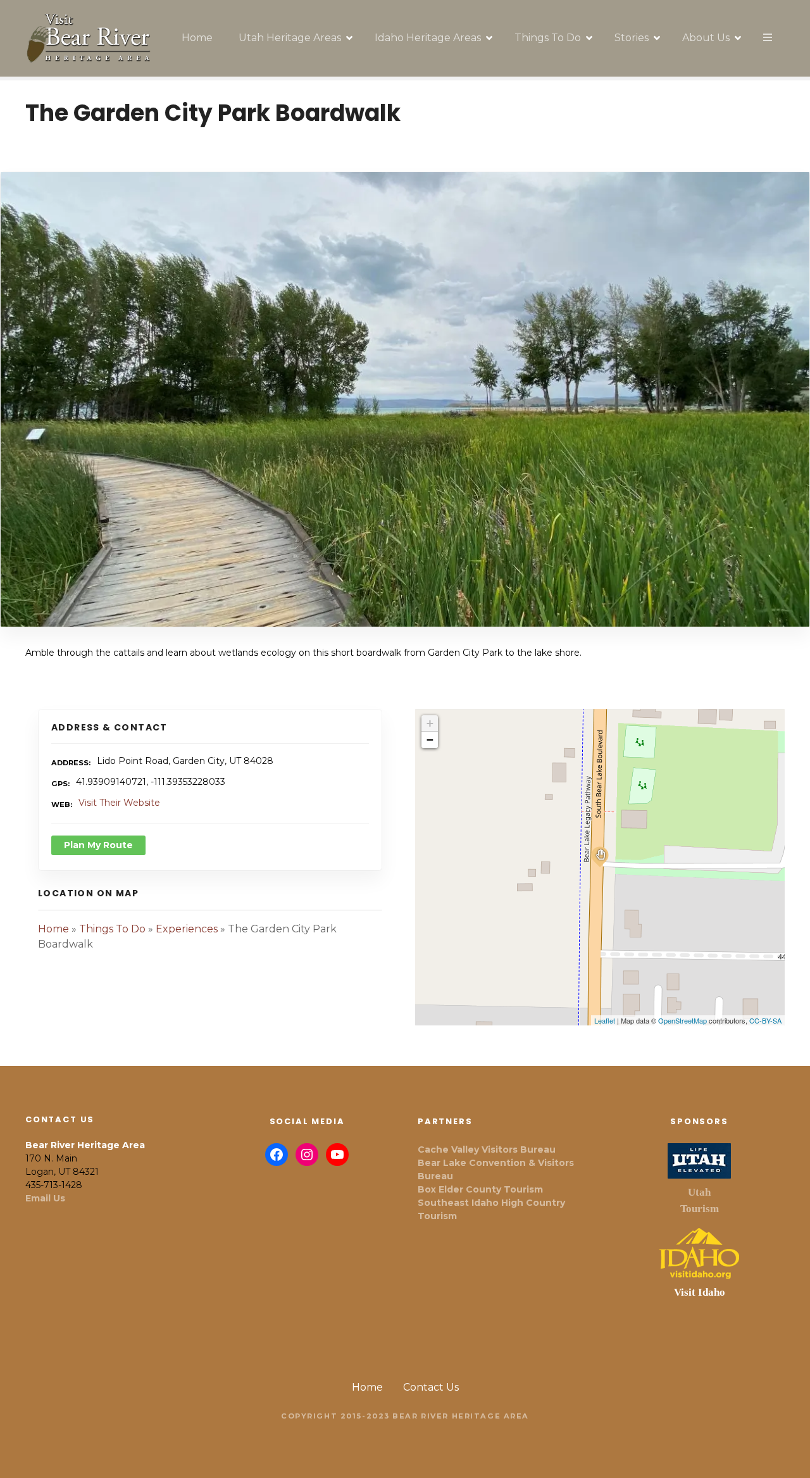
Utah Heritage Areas (290, 38)
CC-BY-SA (765, 1020)
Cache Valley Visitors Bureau (487, 1149)
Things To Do (547, 38)
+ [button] (430, 723)
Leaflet (604, 1020)
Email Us (45, 1198)
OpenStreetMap (682, 1020)
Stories (631, 38)
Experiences (187, 929)
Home (197, 38)
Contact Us (431, 1387)
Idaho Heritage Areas (428, 38)
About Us (706, 38)
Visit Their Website (119, 802)
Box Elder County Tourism (480, 1189)
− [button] (430, 739)
